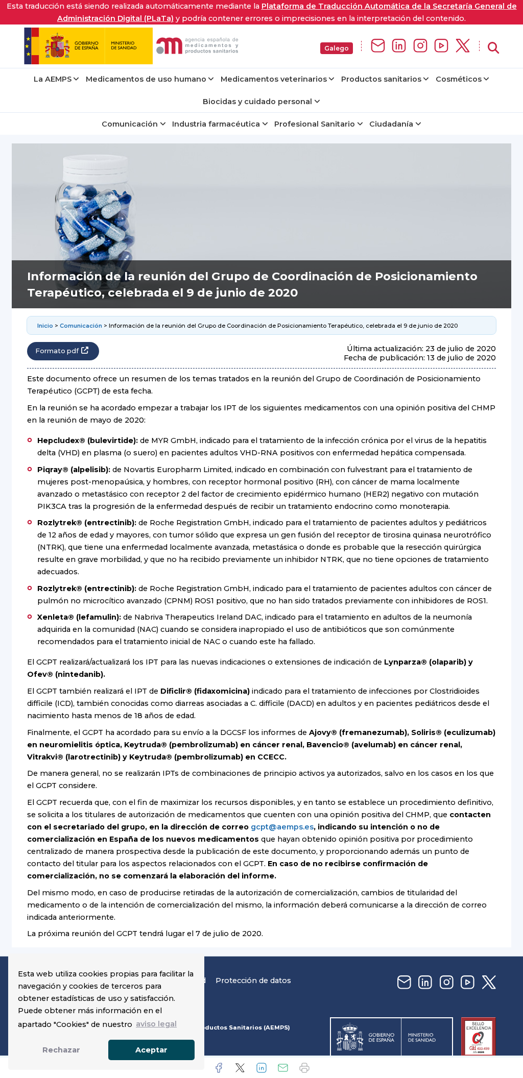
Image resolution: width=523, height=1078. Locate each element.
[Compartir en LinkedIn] (261, 1068)
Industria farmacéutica (216, 124)
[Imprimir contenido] (304, 1068)
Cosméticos (459, 79)
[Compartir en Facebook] (218, 1068)
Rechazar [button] (61, 1050)
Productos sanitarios (381, 79)
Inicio (45, 325)
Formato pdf (57, 351)
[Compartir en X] (240, 1068)
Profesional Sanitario (314, 124)
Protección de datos (253, 980)
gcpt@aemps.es (282, 826)
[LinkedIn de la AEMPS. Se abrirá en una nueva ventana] (399, 46)
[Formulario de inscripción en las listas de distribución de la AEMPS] (378, 46)
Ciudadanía (391, 124)
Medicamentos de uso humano (146, 79)
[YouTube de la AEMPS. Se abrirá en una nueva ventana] (441, 46)
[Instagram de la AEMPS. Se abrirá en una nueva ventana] (420, 46)
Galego (336, 48)
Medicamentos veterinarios (274, 79)
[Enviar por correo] (283, 1068)
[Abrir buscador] (493, 48)
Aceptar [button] (151, 1050)
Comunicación (130, 124)
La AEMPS (53, 79)
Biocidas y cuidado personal (257, 101)
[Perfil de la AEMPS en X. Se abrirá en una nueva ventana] (463, 46)
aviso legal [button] (156, 1023)
